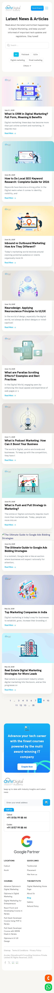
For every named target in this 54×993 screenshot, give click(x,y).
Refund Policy (33, 906)
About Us (31, 893)
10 (48, 700)
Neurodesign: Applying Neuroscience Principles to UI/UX (25, 309)
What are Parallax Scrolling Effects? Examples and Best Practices (22, 376)
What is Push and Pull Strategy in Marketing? (25, 506)
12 (21, 705)
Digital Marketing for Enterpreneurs (12, 902)
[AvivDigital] (13, 8)
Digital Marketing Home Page (37, 887)
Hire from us (32, 874)
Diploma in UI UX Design (11, 939)
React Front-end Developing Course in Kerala (13, 911)
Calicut (7, 866)
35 (33, 705)
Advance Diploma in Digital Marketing (12, 887)
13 (25, 705)
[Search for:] (27, 45)
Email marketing (35, 60)
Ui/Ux (35, 54)
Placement (31, 870)
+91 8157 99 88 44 (16, 826)
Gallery (30, 902)
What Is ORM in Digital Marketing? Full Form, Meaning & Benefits (26, 115)
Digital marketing (17, 60)
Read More (9, 133)
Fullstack (25, 54)
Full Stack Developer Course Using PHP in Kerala (13, 921)
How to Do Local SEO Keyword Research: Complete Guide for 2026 (27, 180)
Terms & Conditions (20, 950)
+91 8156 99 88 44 (16, 816)
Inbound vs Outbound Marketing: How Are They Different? (25, 244)
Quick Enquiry (37, 8)
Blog (29, 898)
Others (26, 66)
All (16, 54)
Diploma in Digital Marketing (11, 895)
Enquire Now (27, 766)
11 (16, 705)
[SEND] (46, 802)
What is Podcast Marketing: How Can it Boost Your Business (25, 442)
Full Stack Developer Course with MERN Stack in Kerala (13, 931)
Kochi (6, 870)
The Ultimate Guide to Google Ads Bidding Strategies (26, 549)
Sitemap (7, 950)
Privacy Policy (35, 950)
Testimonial (32, 866)
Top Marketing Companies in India (26, 612)
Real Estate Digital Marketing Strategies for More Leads (23, 672)
